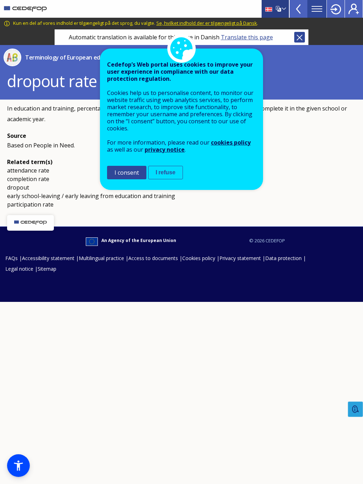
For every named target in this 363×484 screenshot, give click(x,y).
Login (336, 9)
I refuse (165, 172)
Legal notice (19, 268)
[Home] (25, 9)
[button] (18, 465)
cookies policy (231, 142)
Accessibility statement (48, 258)
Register (354, 9)
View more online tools (298, 9)
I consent (127, 172)
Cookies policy (198, 258)
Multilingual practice (101, 258)
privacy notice (165, 149)
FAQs (11, 258)
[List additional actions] (283, 9)
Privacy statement (240, 258)
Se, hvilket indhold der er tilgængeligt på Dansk (206, 23)
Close (299, 37)
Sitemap (47, 268)
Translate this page (247, 37)
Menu (317, 9)
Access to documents (153, 258)
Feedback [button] (355, 409)
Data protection (283, 258)
